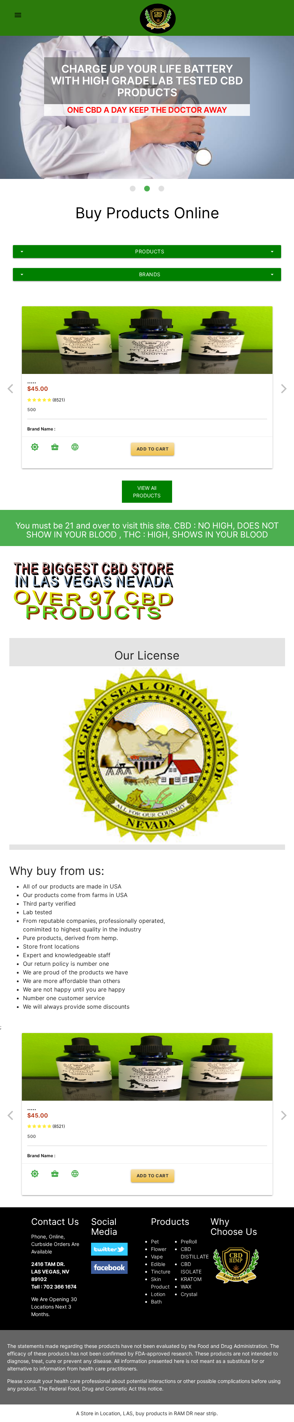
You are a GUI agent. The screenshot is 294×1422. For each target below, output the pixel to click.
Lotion (158, 1294)
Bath (156, 1302)
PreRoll (189, 1241)
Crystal (189, 1294)
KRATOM (191, 1279)
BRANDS (147, 274)
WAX (186, 1287)
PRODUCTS (147, 251)
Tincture (160, 1271)
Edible (158, 1264)
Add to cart (153, 449)
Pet (155, 1241)
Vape (157, 1256)
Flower (158, 1249)
